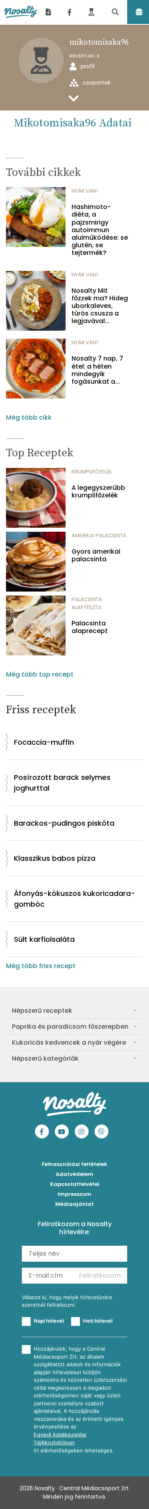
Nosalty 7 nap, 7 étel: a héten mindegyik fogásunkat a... (97, 370)
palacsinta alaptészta (87, 603)
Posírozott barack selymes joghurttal (62, 782)
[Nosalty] (20, 12)
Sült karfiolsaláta (44, 939)
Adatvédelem (74, 1174)
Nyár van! (85, 191)
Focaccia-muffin (44, 742)
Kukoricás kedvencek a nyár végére (69, 1042)
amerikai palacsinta (99, 535)
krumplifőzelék (92, 471)
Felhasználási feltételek (74, 1164)
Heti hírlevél (97, 1321)
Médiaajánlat (74, 1204)
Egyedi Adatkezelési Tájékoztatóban (60, 1438)
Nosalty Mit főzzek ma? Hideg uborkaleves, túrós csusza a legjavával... (100, 306)
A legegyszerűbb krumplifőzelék (98, 491)
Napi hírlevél (49, 1321)
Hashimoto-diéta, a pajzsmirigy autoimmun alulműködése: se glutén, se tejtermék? (100, 229)
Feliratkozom (100, 1275)
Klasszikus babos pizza (54, 858)
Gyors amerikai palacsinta (96, 555)
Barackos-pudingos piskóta (64, 823)
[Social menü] (69, 12)
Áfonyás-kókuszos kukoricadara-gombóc (74, 898)
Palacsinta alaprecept (90, 627)
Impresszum (74, 1194)
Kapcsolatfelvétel (74, 1184)
